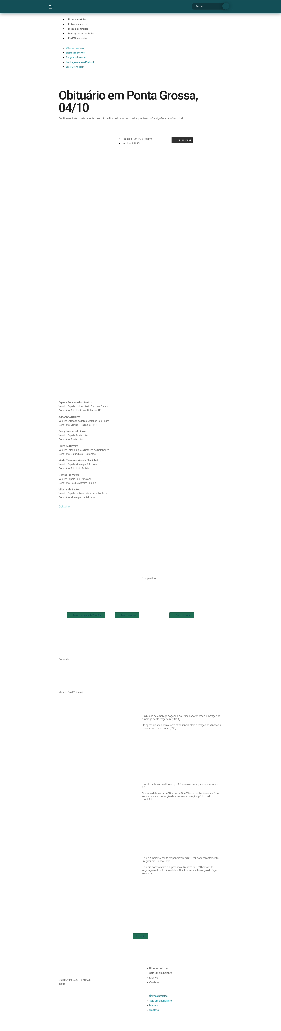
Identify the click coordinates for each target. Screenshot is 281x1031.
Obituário (64, 506)
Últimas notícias (77, 19)
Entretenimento (77, 24)
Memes (153, 977)
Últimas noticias (158, 968)
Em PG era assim (77, 38)
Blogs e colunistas (78, 28)
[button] (143, 584)
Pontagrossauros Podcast (82, 33)
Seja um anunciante (160, 972)
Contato (154, 982)
